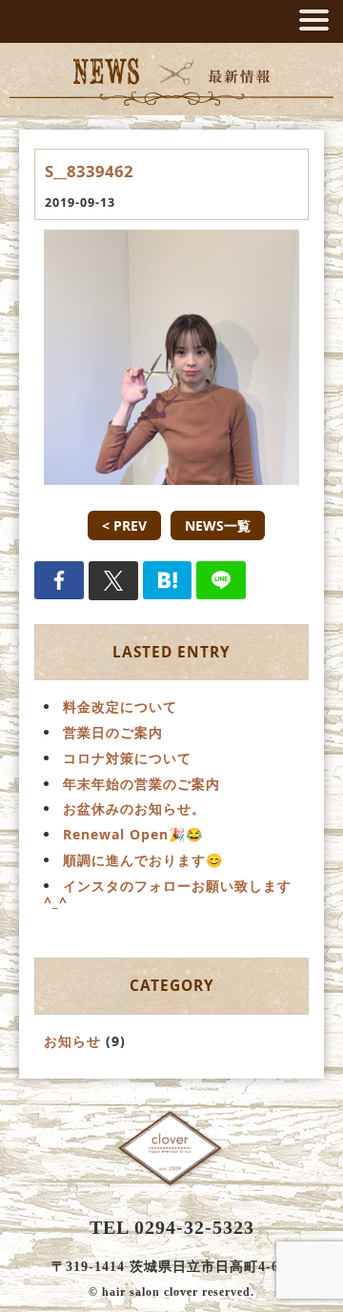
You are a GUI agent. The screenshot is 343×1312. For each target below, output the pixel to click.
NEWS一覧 (218, 525)
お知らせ (72, 1041)
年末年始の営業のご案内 (141, 784)
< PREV (124, 525)
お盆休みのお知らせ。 (134, 808)
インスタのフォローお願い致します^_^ (168, 894)
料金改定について (120, 706)
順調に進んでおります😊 (143, 860)
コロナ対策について (127, 758)
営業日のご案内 (113, 732)
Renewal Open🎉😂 (133, 834)
